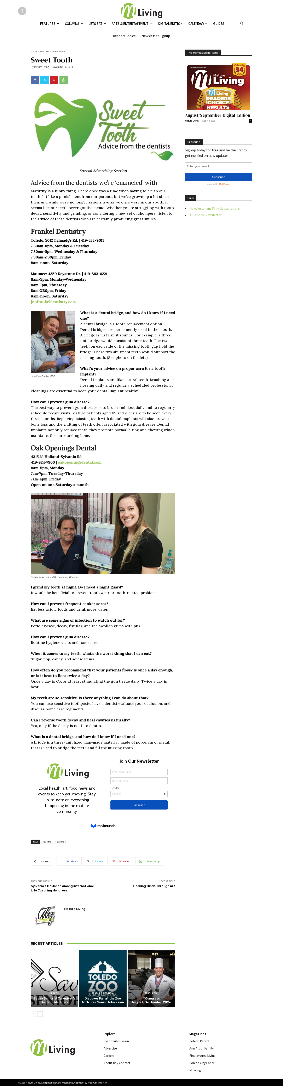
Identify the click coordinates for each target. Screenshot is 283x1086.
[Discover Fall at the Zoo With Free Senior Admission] (103, 978)
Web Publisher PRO (97, 1082)
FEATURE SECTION (102, 993)
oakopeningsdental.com (80, 462)
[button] (242, 23)
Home (34, 51)
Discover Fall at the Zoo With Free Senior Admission (103, 1000)
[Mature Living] (47, 916)
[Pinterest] (54, 80)
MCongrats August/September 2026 (151, 1000)
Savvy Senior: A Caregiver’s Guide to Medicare (55, 1000)
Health (54, 993)
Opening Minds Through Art (154, 886)
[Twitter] (44, 80)
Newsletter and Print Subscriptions (215, 208)
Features (44, 51)
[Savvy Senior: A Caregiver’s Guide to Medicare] (54, 978)
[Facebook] (22, 11)
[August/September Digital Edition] (218, 85)
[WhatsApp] (63, 80)
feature (47, 841)
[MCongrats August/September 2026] (151, 978)
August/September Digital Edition (217, 115)
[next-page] (40, 1014)
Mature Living (41, 67)
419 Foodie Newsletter (205, 215)
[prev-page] (33, 1014)
